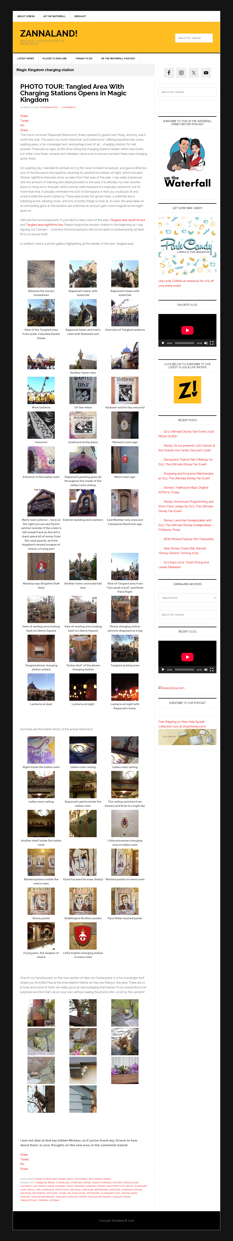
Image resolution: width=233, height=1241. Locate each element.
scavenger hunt (110, 1193)
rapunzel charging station (125, 1189)
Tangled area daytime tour (127, 220)
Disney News (66, 1179)
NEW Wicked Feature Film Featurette (189, 539)
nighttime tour (115, 1186)
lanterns (25, 1186)
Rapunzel (75, 1189)
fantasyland (130, 1182)
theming (43, 1200)
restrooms (93, 1193)
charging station (81, 1182)
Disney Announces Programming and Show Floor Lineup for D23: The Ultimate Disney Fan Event (186, 506)
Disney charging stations (107, 1182)
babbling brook (45, 1182)
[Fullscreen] (212, 343)
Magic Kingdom (56, 1186)
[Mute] (206, 343)
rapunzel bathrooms (95, 1189)
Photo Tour (62, 1189)
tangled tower (121, 1197)
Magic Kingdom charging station (85, 1186)
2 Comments (68, 107)
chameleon (63, 1182)
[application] (187, 330)
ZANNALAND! (49, 33)
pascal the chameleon (40, 1189)
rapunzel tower (56, 1193)
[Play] (163, 343)
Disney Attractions (46, 1179)
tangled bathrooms (43, 1197)
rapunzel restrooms (32, 1193)
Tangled (25, 1197)
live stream (39, 1186)
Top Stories (80, 1179)
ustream (54, 1200)
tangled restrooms (99, 1197)
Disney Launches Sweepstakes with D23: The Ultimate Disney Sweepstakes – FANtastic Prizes (186, 525)
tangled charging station (71, 1197)
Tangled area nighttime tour (44, 224)
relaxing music (77, 1193)
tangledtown (28, 1200)
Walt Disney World (99, 1179)
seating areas (129, 1193)
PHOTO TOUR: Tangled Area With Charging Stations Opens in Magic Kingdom (73, 93)
